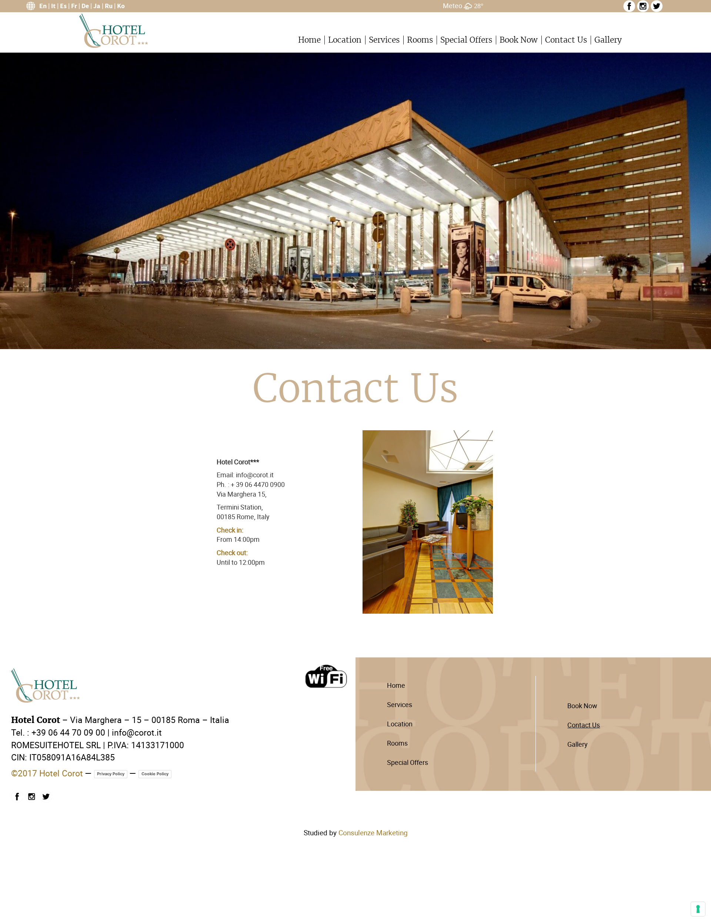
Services (384, 40)
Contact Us (566, 40)
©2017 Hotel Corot (47, 773)
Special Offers (466, 40)
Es (63, 6)
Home (309, 40)
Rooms (420, 40)
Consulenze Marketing (373, 832)
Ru (109, 6)
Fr (74, 6)
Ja (96, 6)
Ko (121, 6)
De (85, 6)
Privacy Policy (110, 773)
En (43, 6)
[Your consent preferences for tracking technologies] (698, 909)
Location (344, 40)
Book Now (519, 40)
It (53, 6)
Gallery (608, 40)
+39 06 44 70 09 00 (68, 732)
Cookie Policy (154, 773)
